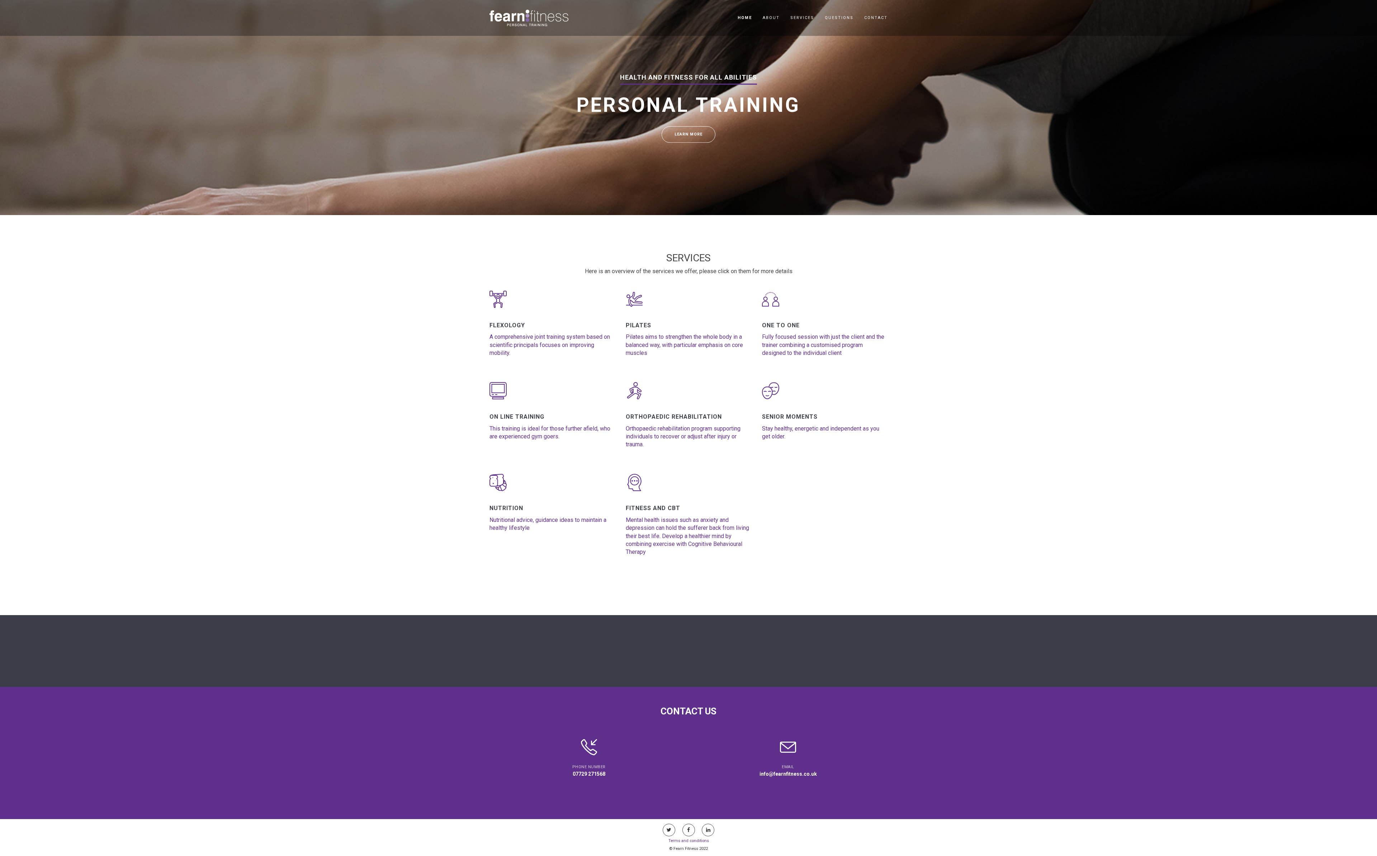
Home (745, 17)
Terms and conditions (688, 840)
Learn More (688, 134)
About (771, 17)
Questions (839, 17)
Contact (876, 17)
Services (802, 17)
